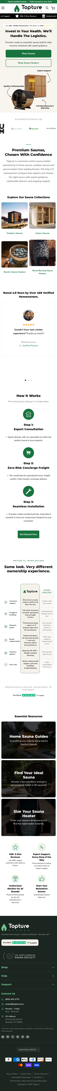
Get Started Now (28, 534)
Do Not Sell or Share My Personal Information (28, 1081)
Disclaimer (38, 1077)
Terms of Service (41, 1074)
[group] (28, 129)
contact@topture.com (14, 1004)
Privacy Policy (12, 1074)
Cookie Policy (26, 1074)
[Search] (47, 8)
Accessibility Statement (21, 1077)
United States (27, 1049)
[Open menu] (3, 8)
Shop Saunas (28, 53)
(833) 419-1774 (12, 999)
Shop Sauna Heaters (28, 62)
